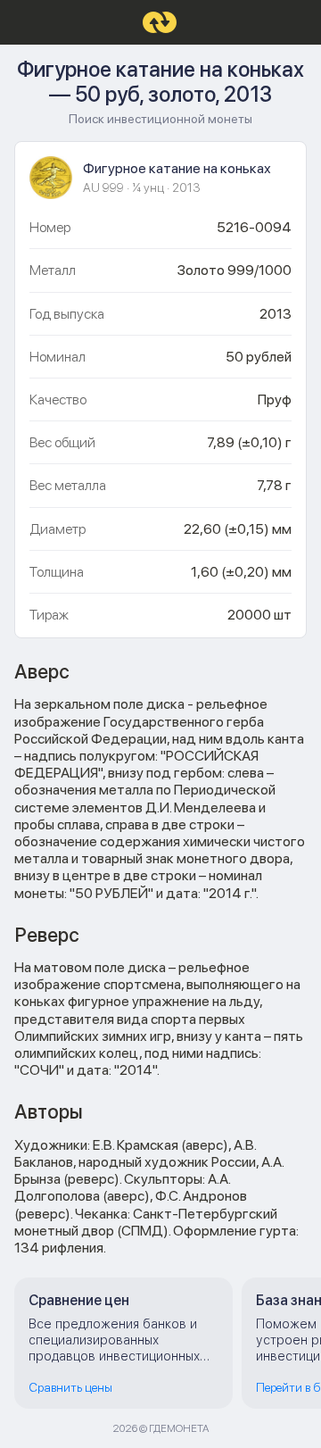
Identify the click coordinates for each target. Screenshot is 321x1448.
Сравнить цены (70, 1387)
